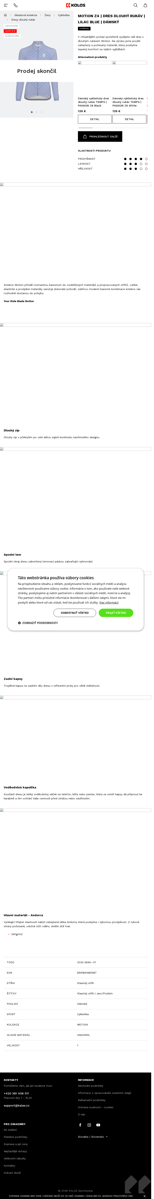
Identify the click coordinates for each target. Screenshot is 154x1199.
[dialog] (76, 599)
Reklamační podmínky (91, 1100)
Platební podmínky (15, 1136)
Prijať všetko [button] (116, 613)
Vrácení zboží (12, 1172)
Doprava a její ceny (16, 1144)
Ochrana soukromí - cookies (95, 1107)
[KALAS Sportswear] (75, 5)
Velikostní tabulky (15, 1158)
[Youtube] (98, 1124)
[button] (95, 119)
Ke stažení (10, 1129)
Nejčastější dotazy (15, 1151)
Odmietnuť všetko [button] (75, 613)
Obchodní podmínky (90, 1085)
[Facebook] (80, 1124)
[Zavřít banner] (144, 1196)
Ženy (48, 15)
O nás (81, 1114)
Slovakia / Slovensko (91, 1136)
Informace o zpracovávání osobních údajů (104, 1092)
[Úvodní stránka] (5, 15)
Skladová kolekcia (25, 15)
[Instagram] (89, 1124)
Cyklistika (63, 15)
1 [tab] (32, 112)
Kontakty (9, 1165)
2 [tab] (37, 112)
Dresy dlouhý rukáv (23, 19)
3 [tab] (41, 112)
